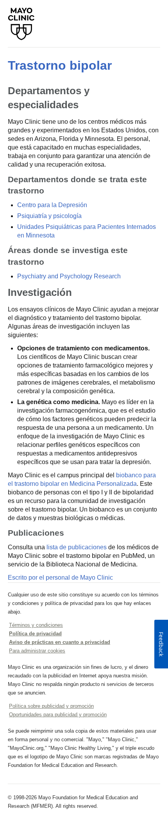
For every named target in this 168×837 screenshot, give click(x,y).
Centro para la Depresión (52, 205)
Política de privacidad (35, 634)
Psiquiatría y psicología (49, 216)
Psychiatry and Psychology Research (69, 276)
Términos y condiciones (36, 625)
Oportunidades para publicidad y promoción (58, 714)
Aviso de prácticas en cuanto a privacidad (59, 642)
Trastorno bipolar (60, 65)
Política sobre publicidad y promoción (51, 706)
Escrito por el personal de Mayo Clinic (60, 577)
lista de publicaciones (76, 547)
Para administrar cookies (37, 651)
